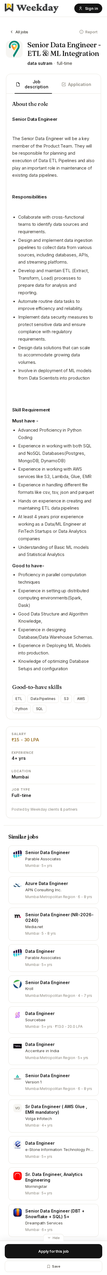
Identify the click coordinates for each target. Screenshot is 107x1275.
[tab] (33, 84)
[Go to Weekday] (32, 8)
